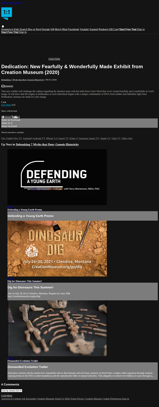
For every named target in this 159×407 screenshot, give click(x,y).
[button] (3, 26)
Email (17, 117)
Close (51, 59)
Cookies (89, 398)
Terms (73, 398)
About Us (59, 398)
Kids (17, 29)
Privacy (81, 398)
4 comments (7, 86)
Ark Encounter (28, 398)
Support (93, 29)
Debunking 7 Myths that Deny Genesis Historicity (23, 80)
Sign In (23, 32)
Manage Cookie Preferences (108, 398)
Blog (64, 29)
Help (67, 398)
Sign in (141, 29)
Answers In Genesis (11, 398)
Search (24, 29)
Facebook (73, 29)
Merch (58, 29)
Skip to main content (11, 2)
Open (57, 59)
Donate (46, 29)
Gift (52, 29)
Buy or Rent (34, 29)
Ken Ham (6, 105)
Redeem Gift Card (109, 29)
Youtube (84, 29)
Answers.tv (7, 29)
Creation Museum (45, 398)
